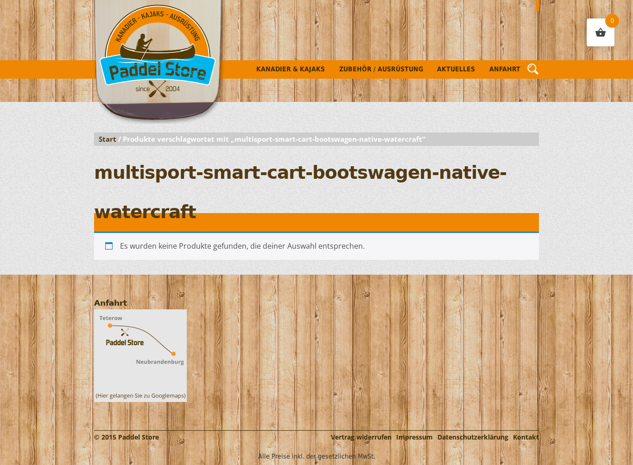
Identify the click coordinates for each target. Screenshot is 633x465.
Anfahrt (504, 69)
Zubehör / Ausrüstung (381, 69)
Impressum (414, 437)
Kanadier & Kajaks (290, 69)
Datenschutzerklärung (472, 437)
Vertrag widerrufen (361, 437)
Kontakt (526, 437)
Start (107, 139)
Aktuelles (456, 69)
